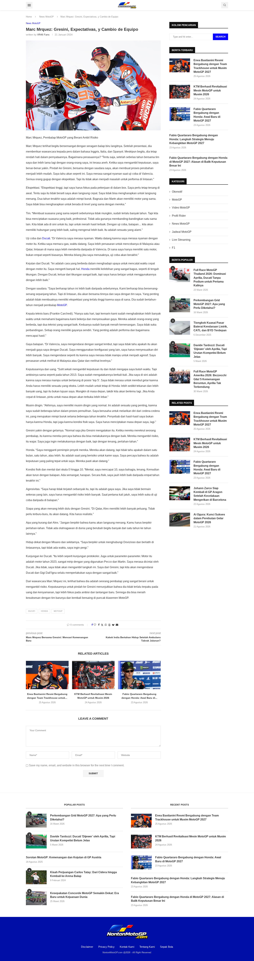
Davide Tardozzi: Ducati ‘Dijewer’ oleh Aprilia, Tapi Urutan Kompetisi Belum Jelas (210, 351)
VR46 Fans (43, 34)
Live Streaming (181, 239)
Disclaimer (87, 946)
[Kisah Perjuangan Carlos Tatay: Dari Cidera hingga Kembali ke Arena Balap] (36, 877)
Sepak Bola (166, 946)
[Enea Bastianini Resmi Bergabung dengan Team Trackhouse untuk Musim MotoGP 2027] (47, 675)
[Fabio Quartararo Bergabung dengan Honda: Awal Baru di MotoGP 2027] (139, 675)
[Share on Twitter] (102, 624)
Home (29, 16)
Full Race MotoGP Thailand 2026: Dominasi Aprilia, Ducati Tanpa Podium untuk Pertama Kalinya (210, 278)
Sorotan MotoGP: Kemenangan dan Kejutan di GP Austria (63, 857)
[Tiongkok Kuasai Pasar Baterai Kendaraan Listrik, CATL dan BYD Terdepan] (179, 328)
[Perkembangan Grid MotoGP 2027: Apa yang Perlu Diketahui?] (179, 305)
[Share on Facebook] (99, 624)
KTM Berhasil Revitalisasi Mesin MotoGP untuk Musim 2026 (210, 90)
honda (44, 611)
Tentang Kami (147, 946)
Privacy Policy (106, 946)
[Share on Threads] (109, 624)
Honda (85, 268)
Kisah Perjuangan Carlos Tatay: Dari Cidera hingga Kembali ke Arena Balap (83, 874)
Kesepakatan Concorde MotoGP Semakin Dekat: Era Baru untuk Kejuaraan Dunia (84, 895)
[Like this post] (95, 624)
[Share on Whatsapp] (106, 624)
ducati (31, 611)
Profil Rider (179, 215)
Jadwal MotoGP (181, 231)
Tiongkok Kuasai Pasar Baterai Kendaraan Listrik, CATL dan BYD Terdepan (211, 326)
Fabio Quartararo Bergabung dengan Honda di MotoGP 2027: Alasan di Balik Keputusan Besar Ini (198, 161)
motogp (58, 611)
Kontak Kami (127, 946)
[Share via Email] (117, 624)
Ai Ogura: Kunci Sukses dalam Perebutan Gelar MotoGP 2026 (209, 518)
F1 (173, 247)
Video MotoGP (181, 207)
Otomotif (177, 191)
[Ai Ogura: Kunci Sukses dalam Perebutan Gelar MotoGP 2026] (179, 519)
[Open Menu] (29, 5)
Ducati (46, 238)
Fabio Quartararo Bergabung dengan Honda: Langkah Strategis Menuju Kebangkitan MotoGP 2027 (193, 139)
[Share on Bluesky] (113, 624)
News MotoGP (46, 16)
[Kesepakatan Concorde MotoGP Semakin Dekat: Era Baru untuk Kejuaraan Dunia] (36, 898)
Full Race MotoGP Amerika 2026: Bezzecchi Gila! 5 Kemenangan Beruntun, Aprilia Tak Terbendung (210, 379)
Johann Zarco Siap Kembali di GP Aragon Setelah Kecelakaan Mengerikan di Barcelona (210, 494)
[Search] (224, 5)
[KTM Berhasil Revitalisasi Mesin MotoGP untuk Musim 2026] (93, 675)
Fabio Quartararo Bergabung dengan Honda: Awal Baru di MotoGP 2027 (207, 115)
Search (220, 36)
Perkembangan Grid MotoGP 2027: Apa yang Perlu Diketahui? (209, 304)
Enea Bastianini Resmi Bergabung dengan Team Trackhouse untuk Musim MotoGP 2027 (210, 66)
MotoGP (62, 305)
